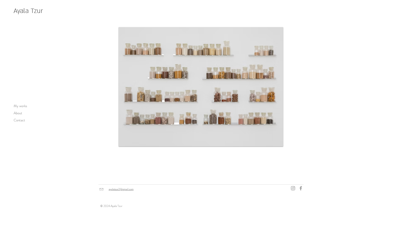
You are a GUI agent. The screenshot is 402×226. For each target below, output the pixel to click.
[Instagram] (293, 188)
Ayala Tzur (28, 10)
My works (20, 105)
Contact (19, 120)
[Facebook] (301, 188)
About (18, 113)
